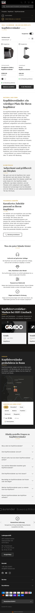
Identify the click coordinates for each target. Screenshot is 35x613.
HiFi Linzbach (8, 606)
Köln (6, 407)
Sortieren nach (6, 37)
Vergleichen (25, 33)
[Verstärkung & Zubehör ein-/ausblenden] (32, 19)
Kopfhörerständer (19, 11)
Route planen (10, 421)
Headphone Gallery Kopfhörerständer (7, 68)
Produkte (4, 11)
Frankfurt (22, 410)
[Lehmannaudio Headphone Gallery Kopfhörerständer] (8, 53)
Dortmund (7, 414)
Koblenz (14, 410)
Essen (21, 407)
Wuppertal (17, 414)
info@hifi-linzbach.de (8, 568)
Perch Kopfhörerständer (24, 68)
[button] (29, 2)
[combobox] (17, 6)
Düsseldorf (13, 407)
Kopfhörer (10, 11)
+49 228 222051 (7, 566)
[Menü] (32, 2)
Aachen (7, 410)
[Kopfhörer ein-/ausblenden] (32, 15)
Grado (5, 335)
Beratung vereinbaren (14, 234)
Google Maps (7, 554)
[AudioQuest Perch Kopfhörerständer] (26, 53)
